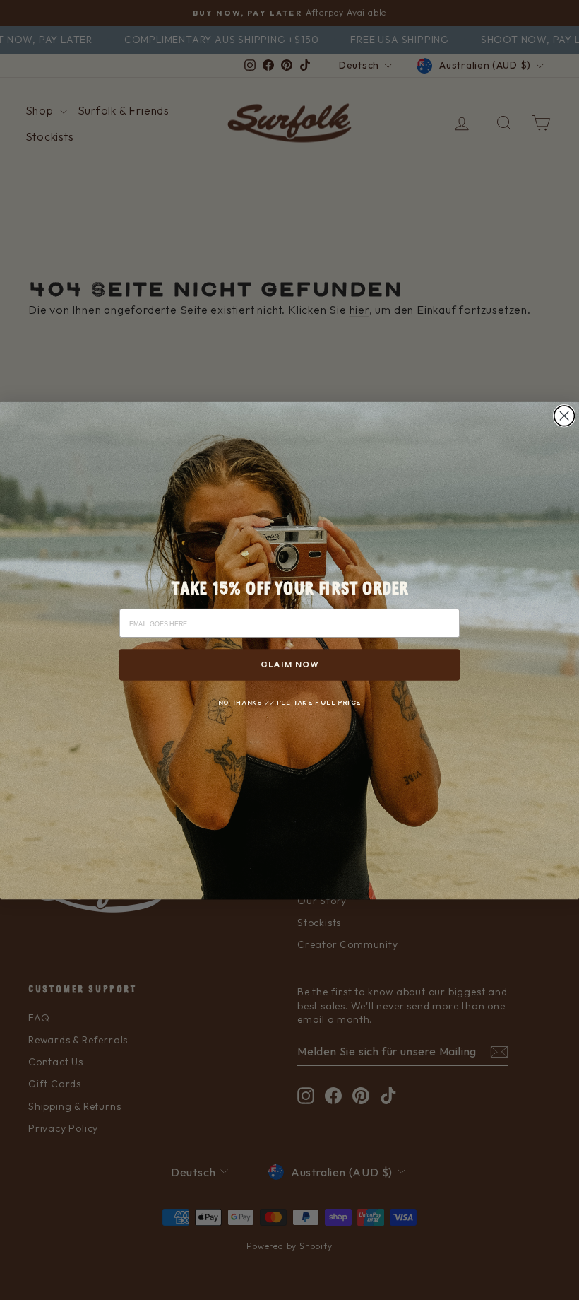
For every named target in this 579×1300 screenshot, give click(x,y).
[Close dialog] (564, 415)
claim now (289, 664)
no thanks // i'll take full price (290, 702)
